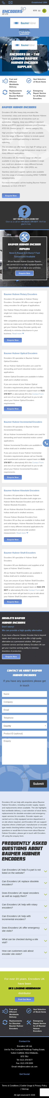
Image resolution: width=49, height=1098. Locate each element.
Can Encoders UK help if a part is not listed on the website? (21, 871)
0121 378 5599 (26, 1063)
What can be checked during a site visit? (20, 941)
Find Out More (24, 999)
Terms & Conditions (10, 1085)
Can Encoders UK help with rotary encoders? (19, 906)
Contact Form (38, 394)
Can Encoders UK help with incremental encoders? (16, 918)
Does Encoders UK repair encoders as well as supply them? (20, 894)
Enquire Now (11, 196)
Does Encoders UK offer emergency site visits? (21, 929)
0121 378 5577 (26, 1060)
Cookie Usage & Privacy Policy (33, 1085)
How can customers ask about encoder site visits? (17, 952)
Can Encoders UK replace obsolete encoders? (20, 883)
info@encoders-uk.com (28, 1066)
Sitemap (25, 1089)
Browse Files (24, 775)
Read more (17, 333)
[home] (14, 11)
